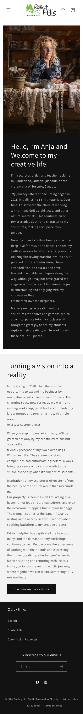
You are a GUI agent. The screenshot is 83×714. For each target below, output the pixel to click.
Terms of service (53, 705)
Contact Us (15, 630)
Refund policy (70, 699)
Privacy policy (33, 705)
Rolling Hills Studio (24, 699)
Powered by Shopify (47, 699)
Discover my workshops (31, 589)
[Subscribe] (61, 666)
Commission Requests (22, 639)
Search (12, 620)
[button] (8, 10)
